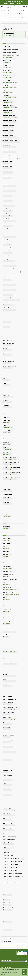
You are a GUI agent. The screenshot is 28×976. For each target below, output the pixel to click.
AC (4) (3, 18)
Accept (24, 970)
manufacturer (19, 3)
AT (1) (18, 18)
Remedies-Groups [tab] (6, 941)
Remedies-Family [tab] (6, 938)
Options (25, 973)
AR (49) (14, 18)
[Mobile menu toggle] (1, 6)
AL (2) (6, 18)
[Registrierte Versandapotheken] (19, 953)
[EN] (11, 6)
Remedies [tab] (4, 25)
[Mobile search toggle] (20, 6)
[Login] (26, 6)
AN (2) (10, 18)
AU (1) (21, 18)
